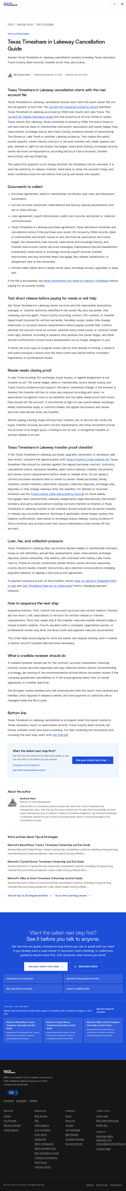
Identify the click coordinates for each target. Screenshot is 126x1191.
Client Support (42, 1125)
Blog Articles (41, 1116)
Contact (69, 1125)
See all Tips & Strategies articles (28, 895)
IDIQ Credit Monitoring (107, 1121)
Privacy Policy (116, 1185)
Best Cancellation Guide (47, 1153)
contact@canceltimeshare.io (109, 1144)
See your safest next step (91, 760)
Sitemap (90, 1185)
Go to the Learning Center (71, 895)
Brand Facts (41, 1162)
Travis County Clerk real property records (57, 494)
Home (11, 24)
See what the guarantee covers (29, 770)
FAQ (37, 1121)
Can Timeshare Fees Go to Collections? (48, 586)
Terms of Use (102, 1185)
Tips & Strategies (45, 24)
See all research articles (105, 1010)
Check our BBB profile (78, 988)
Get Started (60, 735)
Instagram (21, 1100)
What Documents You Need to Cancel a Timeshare (76, 281)
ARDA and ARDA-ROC (45, 1148)
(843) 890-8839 (88, 966)
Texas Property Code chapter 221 (87, 459)
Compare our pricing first (26, 765)
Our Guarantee (72, 1130)
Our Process (10, 1121)
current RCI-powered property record (73, 107)
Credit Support (11, 1130)
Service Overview (12, 1125)
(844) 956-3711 (103, 1140)
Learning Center (25, 24)
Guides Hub (40, 1139)
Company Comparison (46, 1157)
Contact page (103, 1149)
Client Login (102, 1116)
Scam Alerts (41, 1134)
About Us (70, 1121)
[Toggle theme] (114, 4)
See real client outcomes (19, 988)
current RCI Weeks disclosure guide (30, 117)
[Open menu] (122, 4)
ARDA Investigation (44, 1144)
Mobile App (101, 1125)
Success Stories (73, 1144)
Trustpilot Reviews (74, 1139)
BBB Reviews (72, 1134)
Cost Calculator (43, 1130)
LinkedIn (33, 1100)
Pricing (7, 1116)
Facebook (9, 1100)
